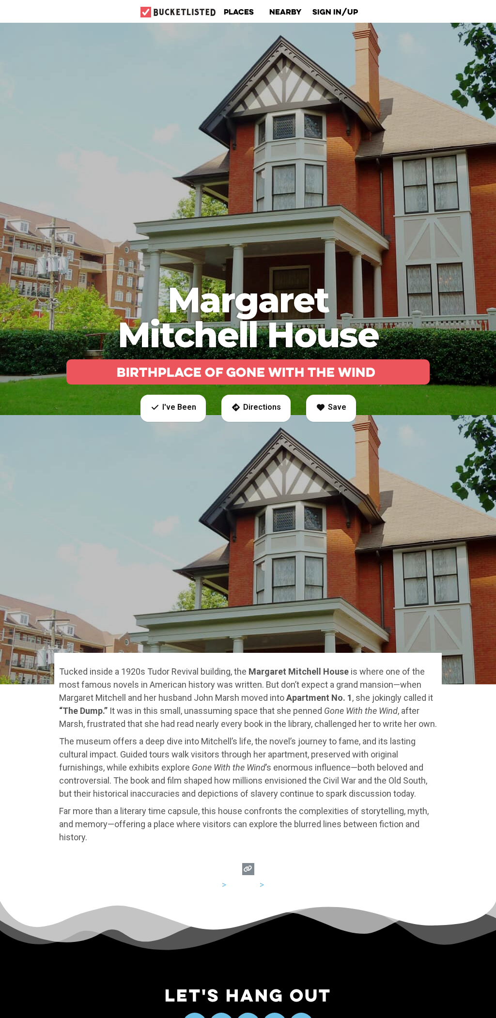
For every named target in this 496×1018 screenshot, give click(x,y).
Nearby (285, 11)
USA (212, 884)
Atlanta (279, 884)
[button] (173, 408)
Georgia (243, 884)
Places (239, 11)
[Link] (248, 869)
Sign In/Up (335, 11)
